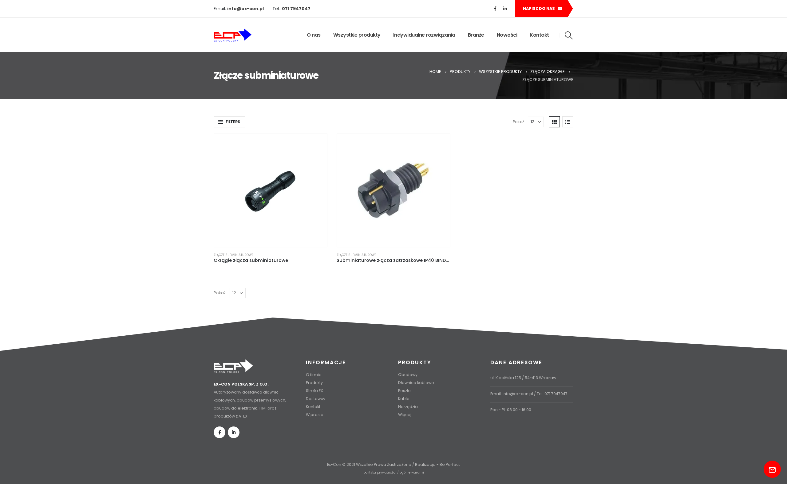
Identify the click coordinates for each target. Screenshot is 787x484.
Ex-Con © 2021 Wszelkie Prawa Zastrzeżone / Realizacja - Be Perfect (393, 464)
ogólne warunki (412, 472)
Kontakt (539, 34)
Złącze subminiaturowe (233, 255)
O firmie (314, 374)
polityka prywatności (379, 472)
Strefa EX (314, 390)
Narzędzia (408, 406)
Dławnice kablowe (416, 382)
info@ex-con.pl (518, 393)
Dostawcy (315, 398)
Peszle (404, 390)
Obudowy (407, 374)
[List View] (567, 121)
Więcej (404, 414)
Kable (403, 398)
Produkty (314, 382)
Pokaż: (519, 122)
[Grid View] (554, 121)
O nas (314, 34)
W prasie (314, 414)
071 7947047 (556, 393)
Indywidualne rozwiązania (424, 34)
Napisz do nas (539, 8)
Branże (476, 34)
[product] (270, 190)
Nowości (507, 34)
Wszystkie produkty (357, 34)
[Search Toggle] (569, 35)
